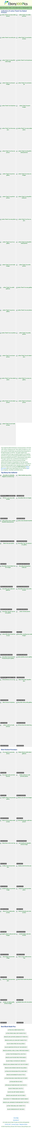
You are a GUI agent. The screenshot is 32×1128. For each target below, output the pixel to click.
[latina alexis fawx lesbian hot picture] (8, 531)
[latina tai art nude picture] (24, 622)
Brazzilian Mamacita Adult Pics (16, 1074)
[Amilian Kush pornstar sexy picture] (8, 876)
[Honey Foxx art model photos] (24, 899)
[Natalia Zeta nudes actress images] (24, 1012)
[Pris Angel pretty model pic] (8, 763)
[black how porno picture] (8, 554)
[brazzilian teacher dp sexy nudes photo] (8, 622)
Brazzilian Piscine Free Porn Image (16, 1057)
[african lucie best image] (8, 508)
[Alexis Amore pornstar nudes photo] (8, 831)
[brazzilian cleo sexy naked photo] (24, 508)
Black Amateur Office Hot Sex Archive (15, 1047)
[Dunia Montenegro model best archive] (24, 831)
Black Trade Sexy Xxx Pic (16, 1088)
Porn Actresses (22, 7)
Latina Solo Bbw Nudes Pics (16, 1030)
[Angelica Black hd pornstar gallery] (8, 944)
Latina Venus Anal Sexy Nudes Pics (15, 1033)
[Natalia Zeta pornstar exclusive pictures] (24, 876)
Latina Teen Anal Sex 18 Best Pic (16, 1105)
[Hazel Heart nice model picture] (24, 990)
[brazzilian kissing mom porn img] (24, 576)
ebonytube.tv (16, 1120)
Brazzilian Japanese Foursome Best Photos (15, 1102)
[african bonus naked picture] (8, 690)
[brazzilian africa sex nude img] (24, 599)
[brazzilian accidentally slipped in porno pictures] (8, 486)
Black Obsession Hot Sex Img (15, 1109)
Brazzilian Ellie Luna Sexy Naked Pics (15, 1040)
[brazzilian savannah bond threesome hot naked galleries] (8, 667)
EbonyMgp (16, 1118)
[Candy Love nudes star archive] (8, 1012)
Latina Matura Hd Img (15, 1081)
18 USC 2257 (8, 1124)
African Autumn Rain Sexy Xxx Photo (15, 1085)
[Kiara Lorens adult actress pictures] (24, 967)
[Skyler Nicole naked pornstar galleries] (24, 763)
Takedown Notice (23, 1124)
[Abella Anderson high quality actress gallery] (24, 785)
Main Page (2, 7)
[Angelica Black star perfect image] (8, 808)
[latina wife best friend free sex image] (8, 645)
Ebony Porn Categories (11, 7)
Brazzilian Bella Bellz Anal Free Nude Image (15, 1050)
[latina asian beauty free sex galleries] (24, 531)
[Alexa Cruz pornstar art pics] (8, 922)
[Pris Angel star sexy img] (8, 785)
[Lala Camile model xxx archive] (24, 853)
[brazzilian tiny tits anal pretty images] (24, 554)
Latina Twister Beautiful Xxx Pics (15, 1054)
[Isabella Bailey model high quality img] (8, 899)
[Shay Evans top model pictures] (8, 853)
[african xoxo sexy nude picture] (24, 735)
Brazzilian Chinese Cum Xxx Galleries (15, 1067)
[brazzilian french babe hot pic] (8, 576)
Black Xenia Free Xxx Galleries (15, 1043)
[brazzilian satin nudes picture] (24, 713)
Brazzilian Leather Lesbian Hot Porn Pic (15, 1036)
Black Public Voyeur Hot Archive (15, 1061)
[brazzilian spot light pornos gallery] (8, 599)
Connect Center (15, 1124)
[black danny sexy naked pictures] (8, 713)
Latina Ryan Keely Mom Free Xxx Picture (15, 1078)
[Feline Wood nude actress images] (8, 990)
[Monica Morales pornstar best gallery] (24, 922)
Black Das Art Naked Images (16, 1092)
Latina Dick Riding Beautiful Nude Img (15, 1071)
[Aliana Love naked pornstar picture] (24, 808)
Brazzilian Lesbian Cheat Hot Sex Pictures (15, 1064)
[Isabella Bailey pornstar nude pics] (24, 944)
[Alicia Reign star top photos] (8, 967)
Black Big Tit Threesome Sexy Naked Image (16, 1099)
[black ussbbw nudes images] (24, 486)
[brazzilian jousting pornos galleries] (24, 645)
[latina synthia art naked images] (24, 667)
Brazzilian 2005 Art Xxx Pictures (15, 1095)
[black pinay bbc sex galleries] (24, 690)
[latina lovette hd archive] (8, 735)
